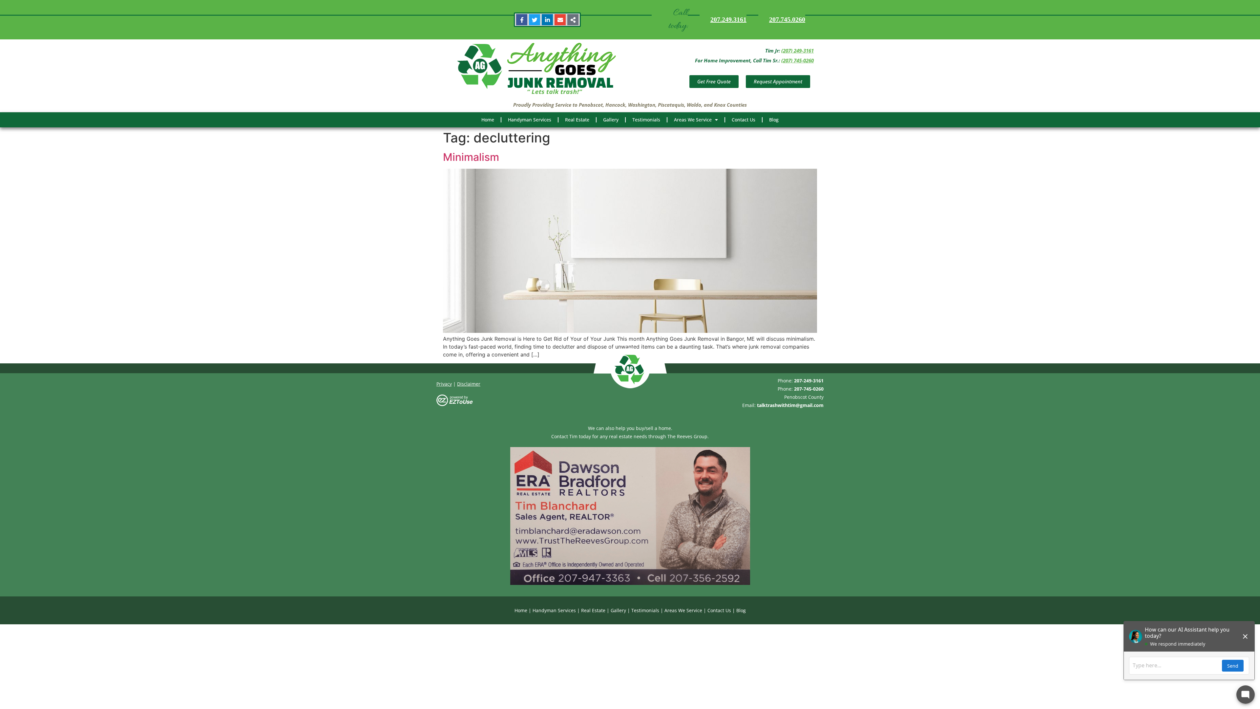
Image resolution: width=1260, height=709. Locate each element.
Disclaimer (468, 384)
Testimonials (646, 120)
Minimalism (471, 157)
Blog (774, 120)
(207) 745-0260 (797, 60)
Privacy (444, 384)
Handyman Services (529, 120)
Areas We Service (693, 120)
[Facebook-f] (521, 19)
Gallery (611, 120)
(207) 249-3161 (797, 50)
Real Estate (577, 120)
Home (487, 120)
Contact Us (743, 120)
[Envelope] (560, 19)
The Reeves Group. (688, 436)
